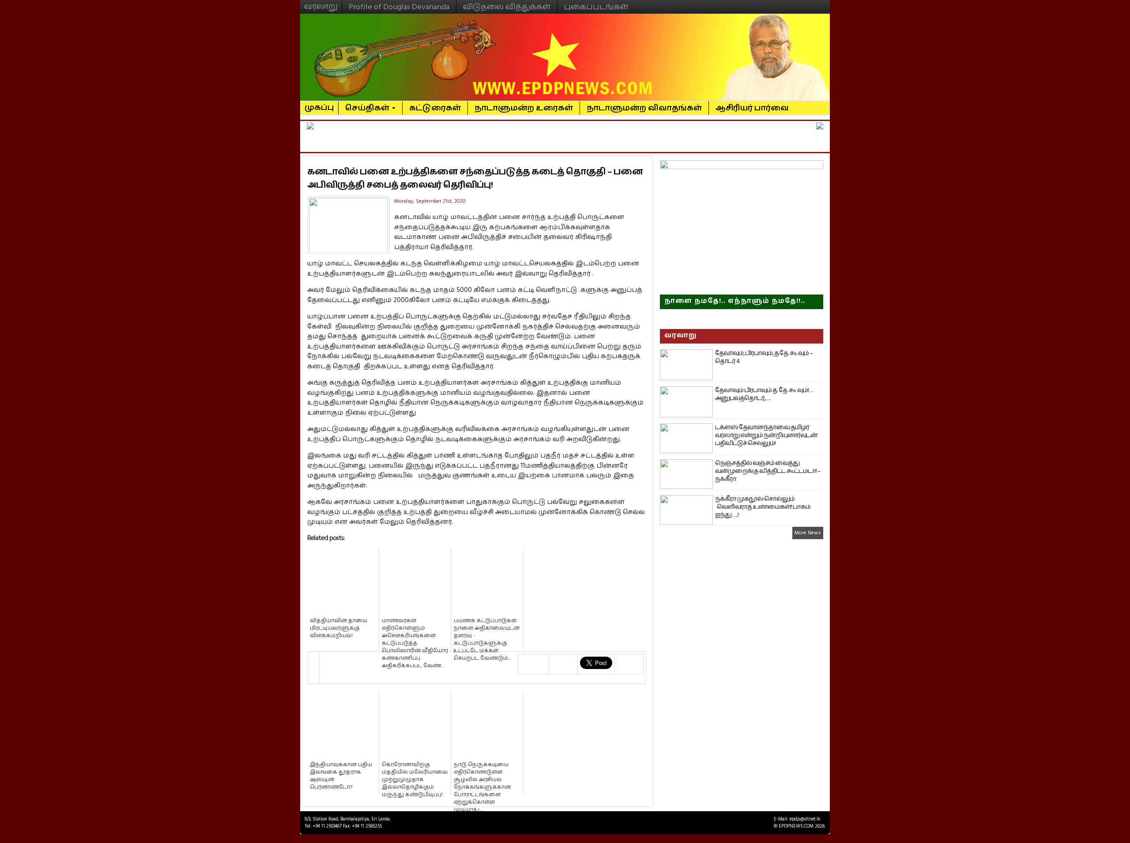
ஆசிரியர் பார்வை (752, 107)
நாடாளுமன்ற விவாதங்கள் (644, 107)
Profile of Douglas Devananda (399, 6)
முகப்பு (319, 104)
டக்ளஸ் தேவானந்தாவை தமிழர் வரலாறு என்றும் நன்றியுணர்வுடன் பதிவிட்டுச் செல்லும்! (766, 435)
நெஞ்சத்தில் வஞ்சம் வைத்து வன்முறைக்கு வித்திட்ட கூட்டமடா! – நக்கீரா (768, 471)
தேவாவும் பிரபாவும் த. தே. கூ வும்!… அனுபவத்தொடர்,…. (764, 394)
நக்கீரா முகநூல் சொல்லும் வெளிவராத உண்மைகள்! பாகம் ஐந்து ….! (762, 507)
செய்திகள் (368, 107)
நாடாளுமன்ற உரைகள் (524, 107)
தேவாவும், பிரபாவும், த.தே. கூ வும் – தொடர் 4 (764, 357)
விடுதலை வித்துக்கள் (506, 6)
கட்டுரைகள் (435, 107)
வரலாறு (321, 2)
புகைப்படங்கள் (596, 6)
